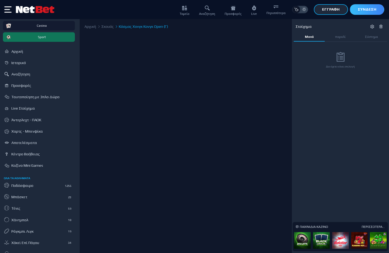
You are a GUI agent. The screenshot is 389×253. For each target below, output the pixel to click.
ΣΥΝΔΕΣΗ (367, 9)
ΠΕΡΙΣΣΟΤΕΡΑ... (373, 227)
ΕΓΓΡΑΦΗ (331, 9)
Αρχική (90, 26)
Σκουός (107, 26)
